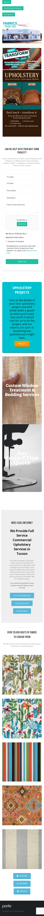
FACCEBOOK (23, 876)
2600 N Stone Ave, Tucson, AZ (13, 8)
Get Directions (22, 611)
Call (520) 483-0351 (22, 603)
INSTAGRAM (23, 883)
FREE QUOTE (22, 343)
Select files (22, 224)
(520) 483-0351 (8, 14)
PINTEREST (23, 891)
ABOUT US (6, 2)
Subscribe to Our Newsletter (16, 241)
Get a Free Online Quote (22, 595)
